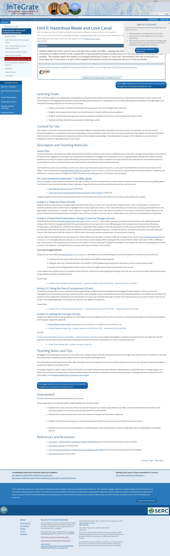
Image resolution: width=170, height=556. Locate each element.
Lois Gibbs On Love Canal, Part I (61, 189)
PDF (101, 324)
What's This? (82, 530)
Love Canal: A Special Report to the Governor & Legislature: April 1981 (76, 450)
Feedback (23, 534)
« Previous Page (147, 460)
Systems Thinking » (8, 86)
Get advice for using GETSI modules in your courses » (32, 475)
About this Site (25, 523)
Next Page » (159, 460)
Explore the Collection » (147, 501)
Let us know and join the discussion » (130, 475)
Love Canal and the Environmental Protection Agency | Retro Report (76, 193)
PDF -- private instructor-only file (123, 283)
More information (45, 544)
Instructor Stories (10, 72)
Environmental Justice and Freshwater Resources (36, 17)
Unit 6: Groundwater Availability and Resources (16, 64)
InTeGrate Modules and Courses (10, 17)
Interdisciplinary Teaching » (7, 107)
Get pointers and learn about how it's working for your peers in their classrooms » (44, 478)
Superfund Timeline (56, 446)
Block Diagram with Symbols (60, 324)
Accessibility (24, 526)
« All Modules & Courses (10, 27)
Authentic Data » (7, 112)
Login (155, 1)
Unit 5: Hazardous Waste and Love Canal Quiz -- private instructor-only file (67, 337)
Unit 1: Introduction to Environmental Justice (17, 41)
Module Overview (10, 36)
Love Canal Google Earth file (150, 237)
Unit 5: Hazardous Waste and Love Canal (18, 59)
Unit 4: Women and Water (13, 55)
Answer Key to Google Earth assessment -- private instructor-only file (77, 283)
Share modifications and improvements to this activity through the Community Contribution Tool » (140, 84)
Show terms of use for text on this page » (55, 537)
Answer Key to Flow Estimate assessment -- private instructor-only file (78, 309)
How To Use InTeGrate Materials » (145, 50)
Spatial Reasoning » (9, 97)
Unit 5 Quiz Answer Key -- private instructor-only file (70, 344)
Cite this (44, 41)
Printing (23, 529)
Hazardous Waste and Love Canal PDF (75, 170)
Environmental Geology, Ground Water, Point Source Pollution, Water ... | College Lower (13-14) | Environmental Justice (88, 72)
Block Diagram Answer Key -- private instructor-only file (72, 328)
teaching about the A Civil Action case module (71, 375)
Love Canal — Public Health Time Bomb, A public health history (74, 442)
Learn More (4, 22)
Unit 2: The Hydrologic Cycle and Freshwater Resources (15, 47)
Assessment (8, 68)
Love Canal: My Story (57, 454)
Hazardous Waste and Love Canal (71, 221)
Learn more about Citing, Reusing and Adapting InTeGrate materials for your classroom (57, 547)
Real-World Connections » (10, 92)
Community (9, 76)
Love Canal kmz (67, 254)
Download (153, 19)
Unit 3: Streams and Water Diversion (16, 52)
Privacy (22, 531)
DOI (38, 41)
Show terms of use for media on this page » (56, 541)
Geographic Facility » (9, 101)
